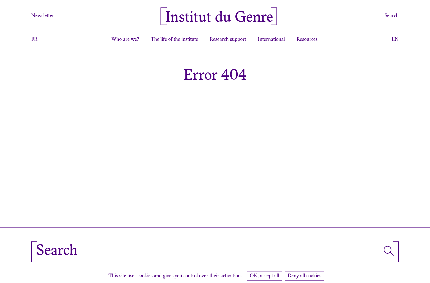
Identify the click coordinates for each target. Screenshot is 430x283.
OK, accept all (264, 276)
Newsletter (42, 15)
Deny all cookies (304, 276)
